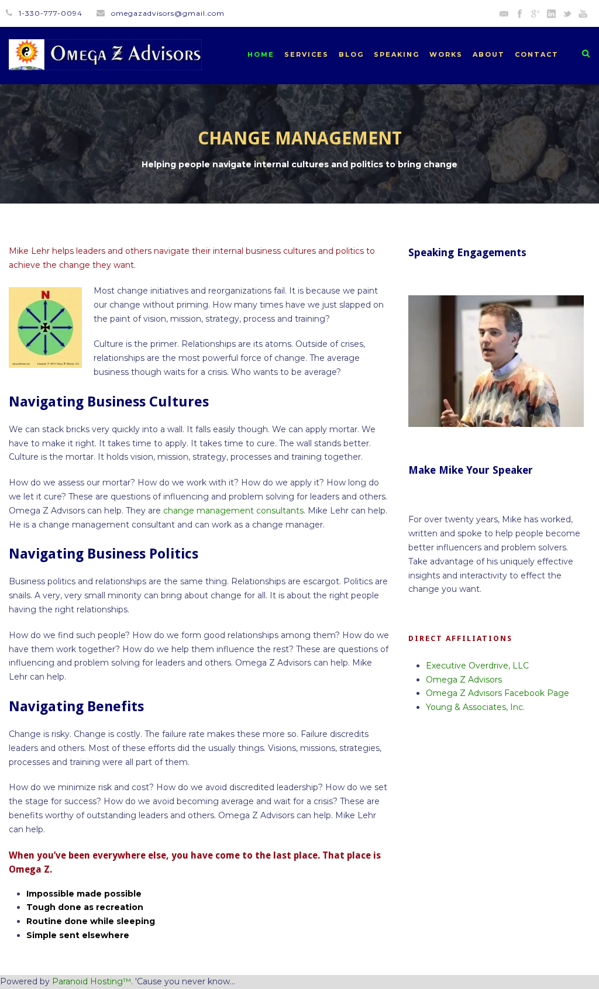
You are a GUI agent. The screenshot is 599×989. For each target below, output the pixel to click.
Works (446, 54)
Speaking (396, 54)
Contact (537, 54)
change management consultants (233, 510)
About (489, 54)
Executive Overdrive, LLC (477, 665)
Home (260, 54)
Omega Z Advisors (464, 679)
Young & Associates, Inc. (475, 707)
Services (306, 54)
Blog (351, 54)
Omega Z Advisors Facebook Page (497, 693)
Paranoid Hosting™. (92, 981)
